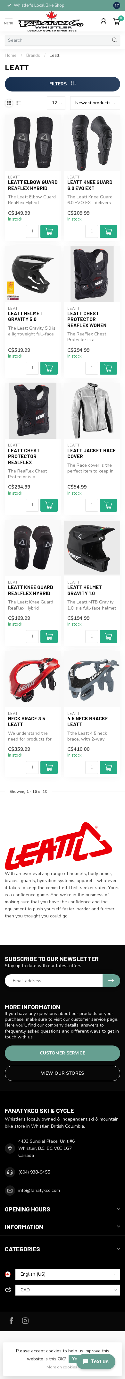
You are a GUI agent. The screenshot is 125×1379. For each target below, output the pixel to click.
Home (11, 55)
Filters (58, 84)
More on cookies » (63, 1367)
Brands (33, 55)
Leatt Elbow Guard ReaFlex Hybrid (33, 185)
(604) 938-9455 (34, 1172)
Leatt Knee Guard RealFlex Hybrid (30, 590)
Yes (75, 1359)
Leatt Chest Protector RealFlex (24, 456)
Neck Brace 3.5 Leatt (26, 721)
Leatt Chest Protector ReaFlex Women (86, 319)
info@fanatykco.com (39, 1190)
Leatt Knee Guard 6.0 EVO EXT (90, 185)
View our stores (62, 1073)
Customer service (62, 1053)
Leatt (54, 55)
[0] (116, 21)
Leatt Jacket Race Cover (91, 453)
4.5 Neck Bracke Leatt (87, 721)
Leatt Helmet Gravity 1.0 (84, 590)
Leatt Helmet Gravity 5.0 (25, 316)
